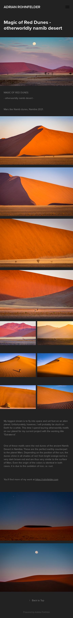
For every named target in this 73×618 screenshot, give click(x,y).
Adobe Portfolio (42, 612)
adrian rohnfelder (22, 6)
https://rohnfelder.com (46, 479)
